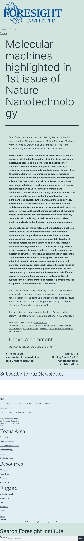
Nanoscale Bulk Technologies (61, 328)
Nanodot (44, 328)
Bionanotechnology (55, 325)
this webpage (66, 316)
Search (3, 537)
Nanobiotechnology (31, 328)
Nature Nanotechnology (29, 141)
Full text (57, 144)
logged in (27, 347)
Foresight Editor (40, 322)
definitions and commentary (45, 294)
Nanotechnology (15, 331)
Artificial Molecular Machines (34, 325)
